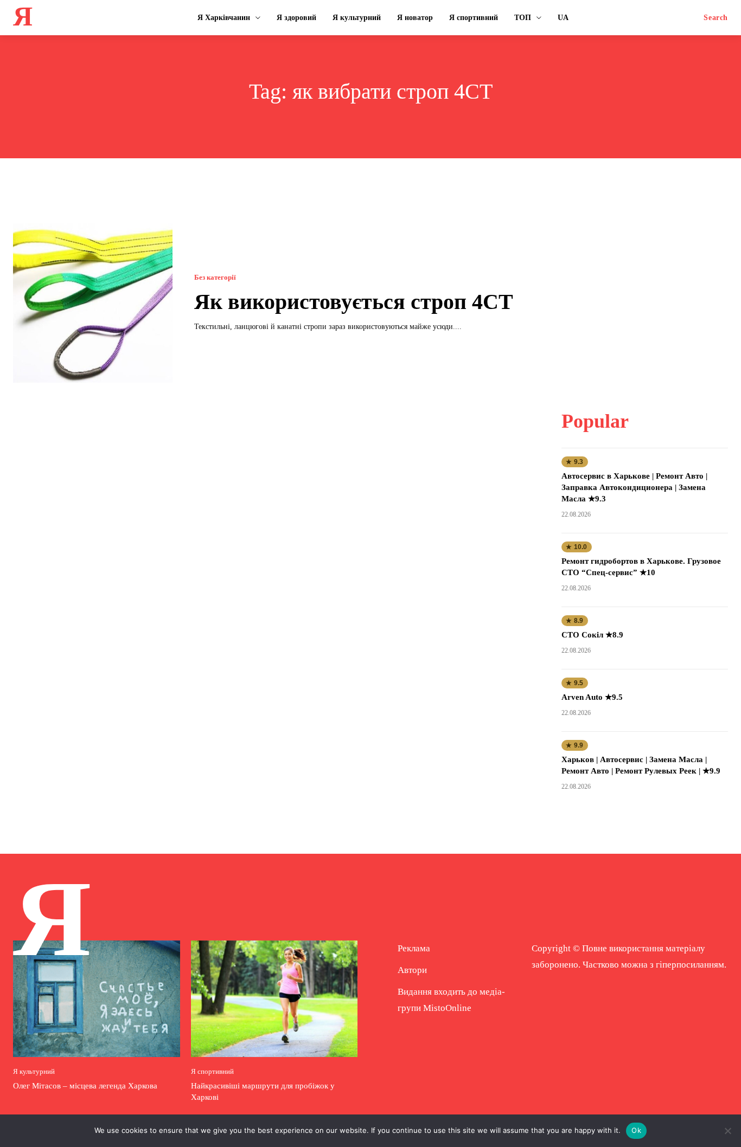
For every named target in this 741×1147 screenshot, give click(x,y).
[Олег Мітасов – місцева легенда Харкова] (96, 998)
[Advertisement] (645, 291)
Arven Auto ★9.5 (592, 697)
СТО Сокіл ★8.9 (592, 634)
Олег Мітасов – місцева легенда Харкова (85, 1085)
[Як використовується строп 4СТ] (93, 303)
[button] (716, 18)
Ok (636, 1130)
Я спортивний (212, 1071)
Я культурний (34, 1071)
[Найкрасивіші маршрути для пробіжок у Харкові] (274, 998)
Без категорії (215, 277)
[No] (727, 1130)
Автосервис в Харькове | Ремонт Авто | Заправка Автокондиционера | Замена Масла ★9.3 (634, 487)
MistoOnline (447, 1008)
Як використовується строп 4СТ (353, 301)
